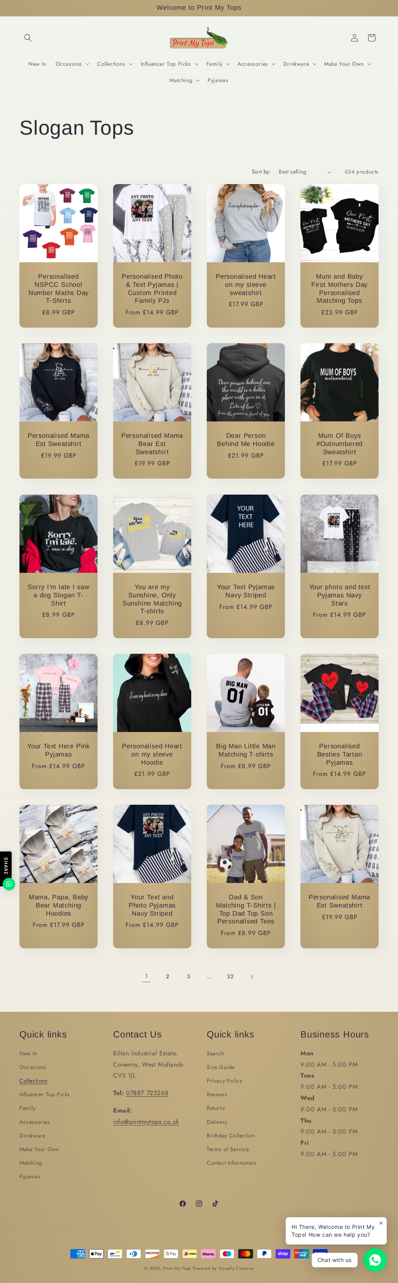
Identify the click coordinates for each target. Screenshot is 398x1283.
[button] (28, 37)
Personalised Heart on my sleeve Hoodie (152, 754)
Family (27, 1108)
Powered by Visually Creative (223, 1268)
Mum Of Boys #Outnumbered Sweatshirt (339, 444)
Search (215, 1053)
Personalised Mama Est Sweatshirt (58, 440)
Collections (33, 1081)
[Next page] (251, 976)
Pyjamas (29, 1176)
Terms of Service (228, 1149)
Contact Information (231, 1163)
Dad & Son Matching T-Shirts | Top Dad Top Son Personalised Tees (246, 909)
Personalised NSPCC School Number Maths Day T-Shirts (58, 288)
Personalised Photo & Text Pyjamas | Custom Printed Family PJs (152, 288)
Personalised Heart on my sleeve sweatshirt (246, 285)
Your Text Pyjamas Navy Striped (246, 591)
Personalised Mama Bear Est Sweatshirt (152, 444)
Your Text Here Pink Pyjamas (58, 750)
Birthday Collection (231, 1135)
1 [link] (146, 976)
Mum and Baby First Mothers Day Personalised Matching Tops (339, 288)
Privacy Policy (224, 1081)
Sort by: (261, 172)
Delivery (217, 1122)
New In (28, 1053)
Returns (216, 1108)
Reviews (217, 1094)
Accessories (34, 1122)
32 (230, 976)
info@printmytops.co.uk (146, 1121)
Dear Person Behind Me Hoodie (245, 440)
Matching (30, 1163)
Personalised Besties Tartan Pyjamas (339, 754)
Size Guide (221, 1067)
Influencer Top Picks (44, 1094)
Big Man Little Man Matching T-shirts (246, 750)
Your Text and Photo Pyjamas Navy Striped (152, 905)
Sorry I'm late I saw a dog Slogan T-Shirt (58, 595)
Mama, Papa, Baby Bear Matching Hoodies (58, 905)
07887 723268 (147, 1092)
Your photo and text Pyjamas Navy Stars (339, 595)
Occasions (32, 1067)
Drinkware (32, 1135)
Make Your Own (39, 1149)
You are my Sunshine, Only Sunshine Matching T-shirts (152, 599)
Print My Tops (177, 1268)
